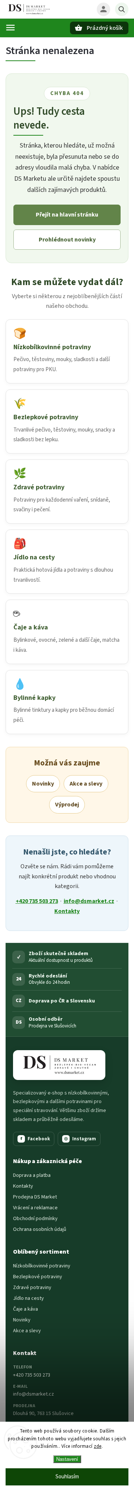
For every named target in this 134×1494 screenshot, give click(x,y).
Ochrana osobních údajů (39, 1229)
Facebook (35, 1138)
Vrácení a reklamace (35, 1208)
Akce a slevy (86, 784)
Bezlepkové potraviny (37, 1276)
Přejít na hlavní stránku (67, 215)
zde (98, 1446)
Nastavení (67, 1459)
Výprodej (67, 804)
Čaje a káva (25, 1309)
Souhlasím (67, 1477)
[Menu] (10, 27)
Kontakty (67, 911)
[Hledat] (121, 9)
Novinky (43, 784)
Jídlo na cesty (28, 1298)
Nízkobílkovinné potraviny (41, 1266)
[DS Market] (59, 1065)
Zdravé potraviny (32, 1287)
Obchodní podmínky (35, 1218)
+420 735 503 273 (37, 901)
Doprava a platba (32, 1175)
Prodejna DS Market (35, 1197)
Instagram (80, 1138)
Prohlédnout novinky (67, 240)
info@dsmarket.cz (89, 901)
